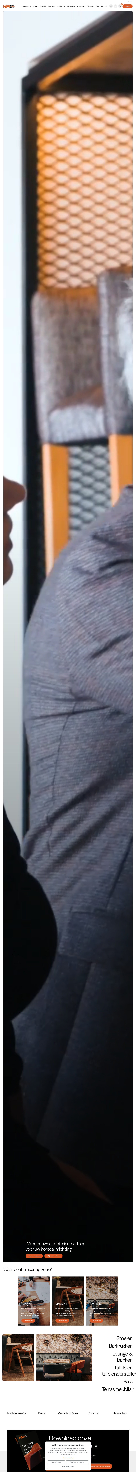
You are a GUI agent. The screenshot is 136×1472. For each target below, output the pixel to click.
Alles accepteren (68, 1466)
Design (35, 6)
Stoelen (125, 1338)
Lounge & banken (122, 1356)
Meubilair (43, 6)
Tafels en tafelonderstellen (117, 1370)
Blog (97, 6)
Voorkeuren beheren (77, 1462)
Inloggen (127, 6)
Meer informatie (68, 1458)
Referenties (71, 6)
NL (129, 2)
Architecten (61, 6)
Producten (26, 6)
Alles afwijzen (56, 1462)
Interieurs (51, 6)
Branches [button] (80, 6)
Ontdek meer (28, 1321)
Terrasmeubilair (117, 1389)
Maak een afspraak (34, 1256)
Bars (128, 1381)
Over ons (91, 6)
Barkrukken (121, 1346)
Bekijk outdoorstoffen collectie (99, 1466)
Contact (104, 6)
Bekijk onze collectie (53, 1256)
